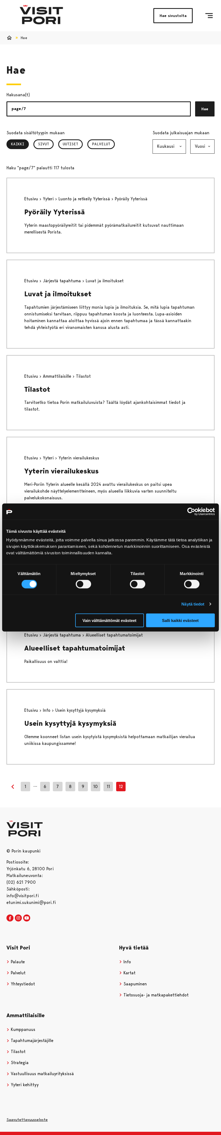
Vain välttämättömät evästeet (109, 620)
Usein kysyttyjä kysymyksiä (70, 723)
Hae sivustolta (173, 15)
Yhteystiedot (22, 983)
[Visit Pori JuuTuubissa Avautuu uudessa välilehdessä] (26, 918)
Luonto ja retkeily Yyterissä (84, 198)
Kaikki (20, 144)
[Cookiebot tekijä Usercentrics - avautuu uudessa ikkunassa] (191, 512)
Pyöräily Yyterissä (54, 212)
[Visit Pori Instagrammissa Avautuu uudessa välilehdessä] (18, 918)
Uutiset (70, 144)
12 (121, 786)
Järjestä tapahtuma (62, 280)
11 (108, 786)
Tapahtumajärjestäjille (31, 1040)
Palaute (17, 961)
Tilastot (37, 389)
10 (95, 786)
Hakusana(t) (18, 94)
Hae (204, 108)
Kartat (129, 972)
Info (47, 710)
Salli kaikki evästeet (180, 620)
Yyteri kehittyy (24, 1084)
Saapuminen (134, 983)
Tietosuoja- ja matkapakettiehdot (155, 995)
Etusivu (31, 198)
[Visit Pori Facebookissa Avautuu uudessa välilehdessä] (9, 918)
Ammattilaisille (57, 376)
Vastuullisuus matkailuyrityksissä (41, 1073)
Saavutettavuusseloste (27, 1119)
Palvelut (101, 144)
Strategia (19, 1062)
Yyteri (49, 198)
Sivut (43, 144)
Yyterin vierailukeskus (61, 471)
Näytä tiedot (192, 604)
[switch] (83, 584)
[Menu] (209, 16)
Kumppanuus (22, 1029)
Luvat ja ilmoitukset (57, 294)
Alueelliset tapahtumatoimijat (74, 648)
